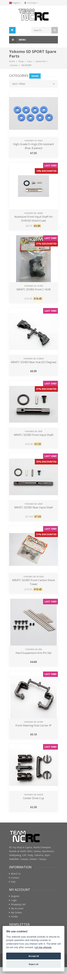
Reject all (33, 964)
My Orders (16, 912)
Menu (22, 39)
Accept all (33, 956)
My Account (17, 908)
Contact (15, 877)
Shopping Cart (18, 904)
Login (14, 900)
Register (15, 896)
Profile (14, 916)
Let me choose (43, 947)
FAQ (13, 881)
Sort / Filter (18, 83)
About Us (16, 873)
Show (35, 76)
